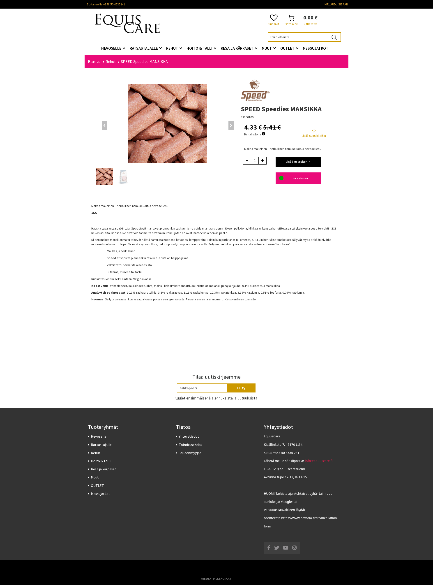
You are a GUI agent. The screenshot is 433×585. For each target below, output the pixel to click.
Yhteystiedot (189, 436)
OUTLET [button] (287, 48)
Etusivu (94, 61)
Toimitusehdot (190, 444)
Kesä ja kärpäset (103, 469)
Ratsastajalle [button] (144, 48)
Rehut (95, 452)
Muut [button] (267, 48)
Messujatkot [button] (315, 48)
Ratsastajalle (101, 444)
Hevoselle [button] (111, 48)
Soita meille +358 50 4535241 (106, 4)
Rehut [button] (172, 48)
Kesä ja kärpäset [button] (237, 48)
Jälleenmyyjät (190, 452)
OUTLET (97, 485)
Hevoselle (98, 436)
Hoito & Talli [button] (200, 48)
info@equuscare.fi (318, 461)
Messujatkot (100, 493)
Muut (95, 477)
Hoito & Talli (101, 461)
